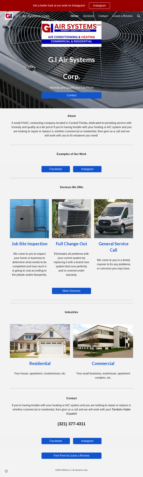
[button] (139, 16)
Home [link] (74, 16)
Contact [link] (103, 16)
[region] (71, 5)
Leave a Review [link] (122, 16)
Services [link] (88, 16)
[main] (71, 69)
